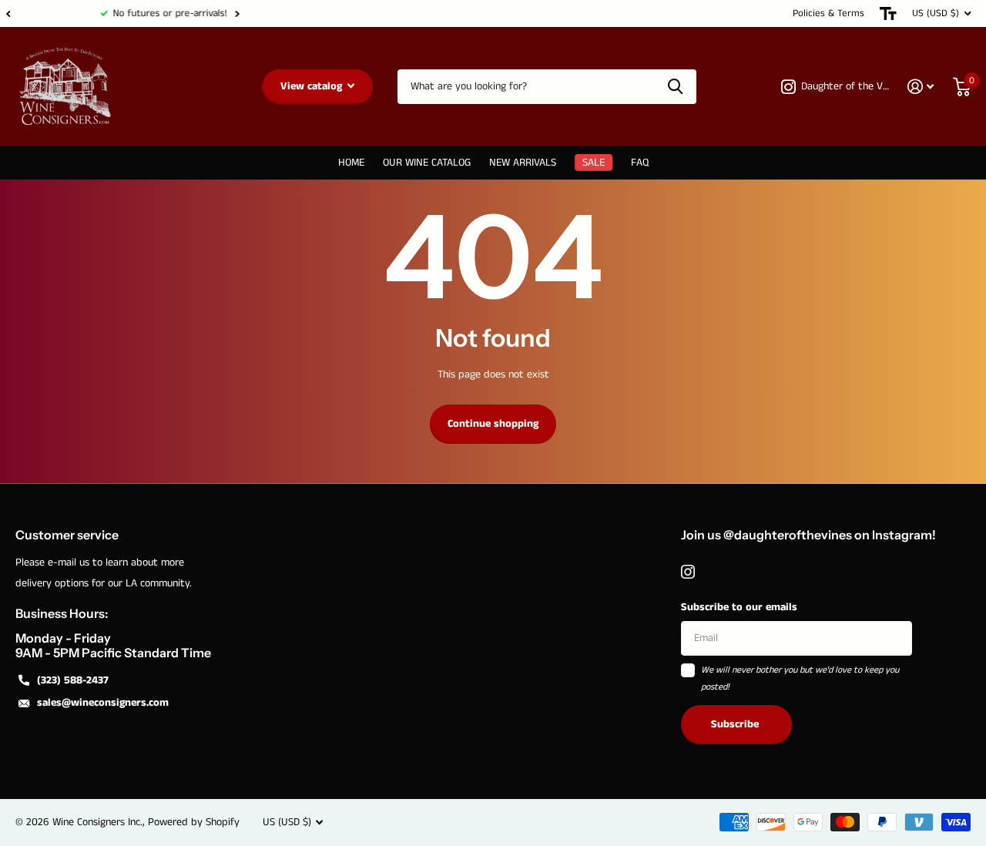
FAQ (640, 162)
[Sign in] (920, 86)
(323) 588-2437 (73, 680)
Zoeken (675, 86)
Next (152, 13)
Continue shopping (493, 423)
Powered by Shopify (194, 822)
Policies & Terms (828, 13)
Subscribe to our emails (739, 607)
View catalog (312, 86)
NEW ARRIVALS (522, 162)
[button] (7, 13)
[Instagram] (688, 572)
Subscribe (736, 724)
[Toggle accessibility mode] (888, 13)
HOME (351, 162)
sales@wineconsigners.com (103, 702)
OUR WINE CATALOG (427, 162)
